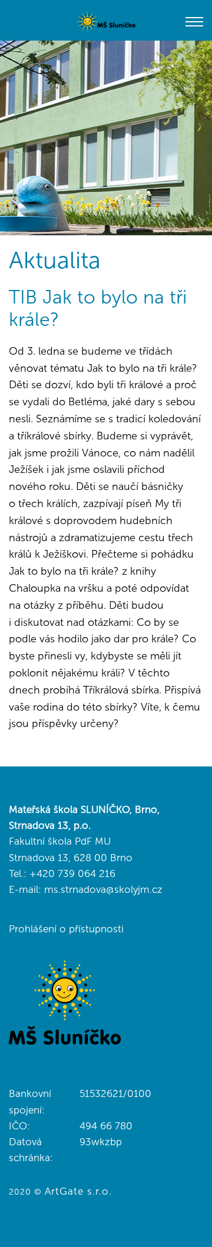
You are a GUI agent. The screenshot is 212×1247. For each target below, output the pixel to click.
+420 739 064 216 (72, 873)
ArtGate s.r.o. (78, 1191)
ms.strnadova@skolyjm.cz (103, 889)
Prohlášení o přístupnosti (66, 929)
